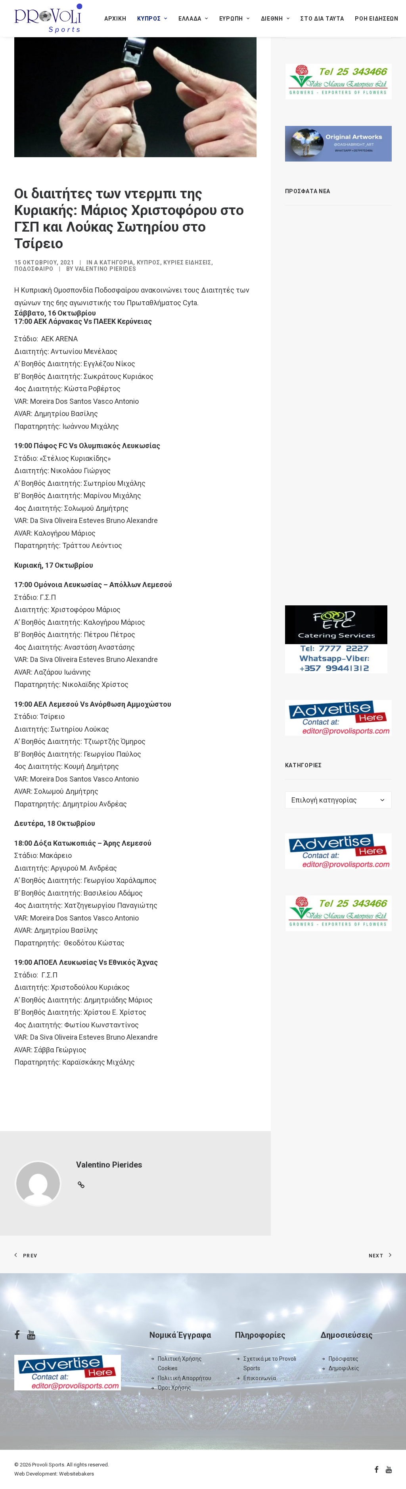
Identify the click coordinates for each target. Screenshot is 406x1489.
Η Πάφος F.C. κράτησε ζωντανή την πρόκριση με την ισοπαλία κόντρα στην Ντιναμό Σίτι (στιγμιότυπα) (350, 482)
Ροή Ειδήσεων (376, 18)
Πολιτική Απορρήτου (184, 1378)
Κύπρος (149, 18)
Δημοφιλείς (344, 1368)
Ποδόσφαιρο (34, 269)
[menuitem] (115, 18)
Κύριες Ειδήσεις (187, 262)
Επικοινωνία (259, 1378)
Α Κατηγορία (113, 262)
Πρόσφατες (343, 1359)
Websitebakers (76, 1474)
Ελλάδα (189, 18)
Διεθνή (272, 18)
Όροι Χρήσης (174, 1387)
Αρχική (115, 18)
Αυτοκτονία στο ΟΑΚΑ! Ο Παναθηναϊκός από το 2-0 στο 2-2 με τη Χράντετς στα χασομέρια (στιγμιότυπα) (354, 399)
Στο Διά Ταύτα (322, 18)
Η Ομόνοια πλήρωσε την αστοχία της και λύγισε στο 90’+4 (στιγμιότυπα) (354, 552)
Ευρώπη (231, 18)
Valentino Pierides (105, 269)
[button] (298, 218)
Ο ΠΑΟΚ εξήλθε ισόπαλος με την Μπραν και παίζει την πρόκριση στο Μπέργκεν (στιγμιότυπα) (350, 320)
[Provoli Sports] (48, 18)
